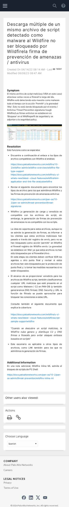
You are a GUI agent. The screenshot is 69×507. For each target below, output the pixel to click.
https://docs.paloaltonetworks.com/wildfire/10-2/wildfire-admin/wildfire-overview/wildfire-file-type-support (35, 168)
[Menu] (5, 6)
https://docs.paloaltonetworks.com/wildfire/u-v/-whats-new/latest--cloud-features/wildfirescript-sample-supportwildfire (36, 318)
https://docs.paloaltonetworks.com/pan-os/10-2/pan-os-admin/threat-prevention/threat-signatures (34, 203)
